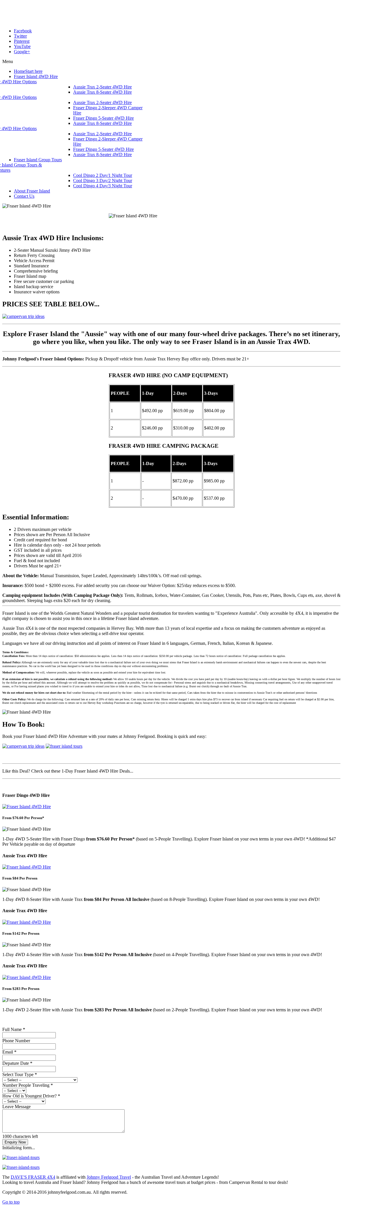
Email (9, 1051)
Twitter (20, 36)
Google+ (22, 51)
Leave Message (16, 1106)
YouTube (22, 46)
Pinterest (21, 41)
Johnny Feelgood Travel (109, 1177)
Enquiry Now (15, 1142)
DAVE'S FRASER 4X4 (33, 1177)
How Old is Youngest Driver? (31, 1095)
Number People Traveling (27, 1085)
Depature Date (17, 1063)
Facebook (23, 30)
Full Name (13, 1029)
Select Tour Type (19, 1074)
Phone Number (16, 1040)
